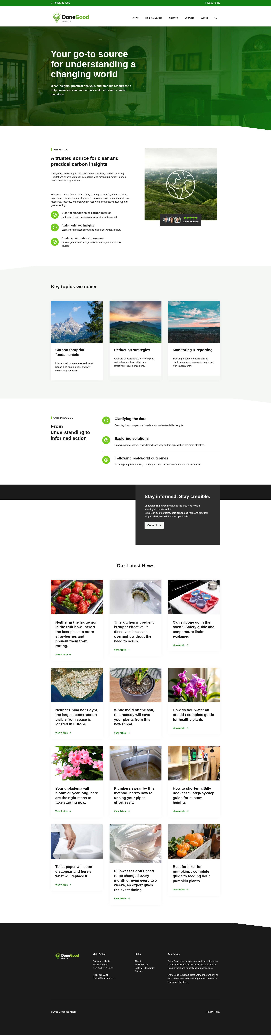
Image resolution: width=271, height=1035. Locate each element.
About (204, 18)
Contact (139, 971)
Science (173, 18)
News (136, 18)
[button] (215, 18)
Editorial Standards (144, 968)
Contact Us (154, 525)
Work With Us (141, 964)
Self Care (189, 18)
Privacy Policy (212, 3)
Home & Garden (153, 18)
